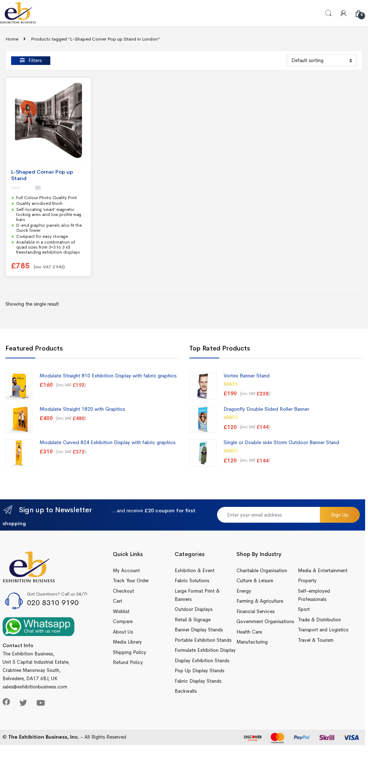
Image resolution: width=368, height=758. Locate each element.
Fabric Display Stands (198, 681)
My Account (126, 571)
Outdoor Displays (193, 609)
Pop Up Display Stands (199, 671)
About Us (123, 632)
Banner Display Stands (199, 630)
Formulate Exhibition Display (205, 650)
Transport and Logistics (323, 630)
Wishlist (121, 611)
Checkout (123, 591)
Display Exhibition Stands (202, 661)
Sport (304, 609)
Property (307, 581)
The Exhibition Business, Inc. (43, 737)
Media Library (127, 642)
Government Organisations (265, 621)
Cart (117, 601)
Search (328, 13)
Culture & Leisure (254, 581)
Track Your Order (131, 581)
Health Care (249, 632)
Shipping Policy (129, 652)
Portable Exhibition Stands (203, 640)
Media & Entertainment (323, 571)
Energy (243, 591)
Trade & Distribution (319, 620)
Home (11, 39)
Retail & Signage (193, 620)
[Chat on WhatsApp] (38, 626)
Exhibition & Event (195, 571)
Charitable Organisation (261, 571)
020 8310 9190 (53, 602)
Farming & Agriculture (259, 601)
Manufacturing (252, 642)
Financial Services (255, 611)
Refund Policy (128, 662)
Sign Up (340, 515)
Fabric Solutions (192, 581)
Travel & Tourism (316, 640)
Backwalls (186, 691)
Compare (123, 621)
